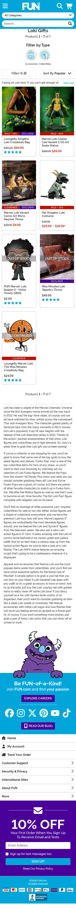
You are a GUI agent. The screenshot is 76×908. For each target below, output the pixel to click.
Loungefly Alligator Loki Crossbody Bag (17, 140)
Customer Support (15, 763)
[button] (69, 6)
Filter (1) (18, 73)
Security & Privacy (14, 771)
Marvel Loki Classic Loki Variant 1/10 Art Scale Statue (55, 142)
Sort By (54, 73)
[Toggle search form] (60, 6)
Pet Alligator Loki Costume (53, 214)
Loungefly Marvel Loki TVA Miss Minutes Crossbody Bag (18, 367)
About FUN (9, 788)
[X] (32, 713)
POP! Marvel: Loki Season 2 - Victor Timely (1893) (15, 290)
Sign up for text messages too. (31, 854)
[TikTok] (66, 713)
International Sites (15, 780)
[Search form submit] (70, 23)
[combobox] (34, 23)
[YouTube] (55, 713)
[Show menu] (5, 6)
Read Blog (40, 726)
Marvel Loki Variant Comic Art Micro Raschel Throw (16, 216)
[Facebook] (9, 713)
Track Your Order (19, 755)
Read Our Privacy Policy (38, 868)
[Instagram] (20, 713)
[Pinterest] (43, 713)
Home (11, 738)
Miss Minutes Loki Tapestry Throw (53, 288)
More (5, 796)
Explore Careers (38, 698)
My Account (15, 746)
